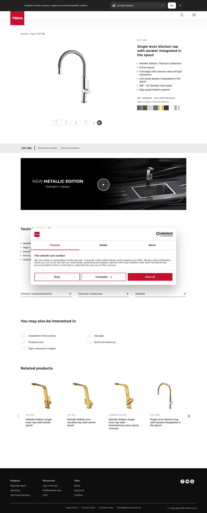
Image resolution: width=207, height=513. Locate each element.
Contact (78, 495)
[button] (138, 5)
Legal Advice (71, 507)
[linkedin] (192, 481)
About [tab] (152, 245)
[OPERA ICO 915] (124, 396)
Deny (57, 276)
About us (79, 490)
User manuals (50, 485)
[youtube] (187, 481)
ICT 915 (71, 414)
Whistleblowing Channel (129, 507)
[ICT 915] (83, 396)
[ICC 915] (41, 396)
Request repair (18, 485)
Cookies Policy (106, 507)
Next (94, 123)
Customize (102, 276)
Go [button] (172, 5)
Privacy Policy (88, 507)
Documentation (70, 148)
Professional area (52, 490)
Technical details (47, 148)
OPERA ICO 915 (117, 414)
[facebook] (182, 481)
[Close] (180, 5)
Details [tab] (104, 245)
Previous (18, 416)
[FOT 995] (165, 396)
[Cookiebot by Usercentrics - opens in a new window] (158, 234)
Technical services (20, 495)
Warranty (15, 490)
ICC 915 (30, 414)
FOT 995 (26, 148)
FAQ (45, 495)
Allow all (150, 276)
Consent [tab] (55, 245)
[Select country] (187, 14)
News (77, 485)
